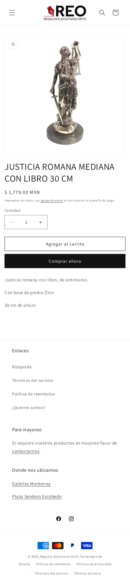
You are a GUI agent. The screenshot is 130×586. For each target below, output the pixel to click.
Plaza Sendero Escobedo (37, 496)
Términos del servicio (33, 380)
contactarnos (25, 451)
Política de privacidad (94, 564)
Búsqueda (22, 366)
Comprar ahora (65, 261)
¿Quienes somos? (29, 407)
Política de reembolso (33, 394)
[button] (12, 12)
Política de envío (87, 573)
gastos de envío (52, 200)
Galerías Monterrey (31, 483)
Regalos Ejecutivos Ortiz (59, 556)
